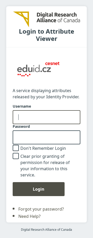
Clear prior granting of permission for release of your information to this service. (45, 165)
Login (38, 189)
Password (21, 126)
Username (22, 106)
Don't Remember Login (43, 148)
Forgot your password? (41, 209)
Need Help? (29, 216)
